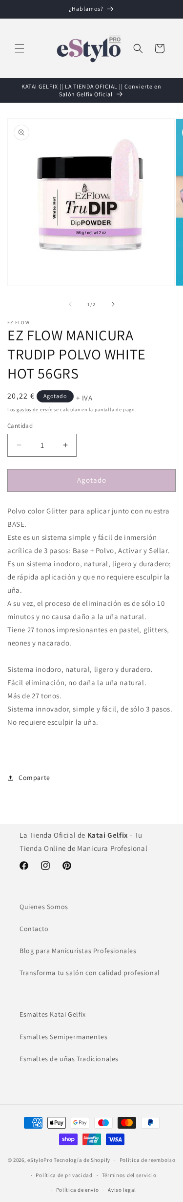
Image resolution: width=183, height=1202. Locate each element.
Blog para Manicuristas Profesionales (78, 950)
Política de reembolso (148, 1160)
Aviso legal (122, 1189)
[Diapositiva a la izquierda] (70, 304)
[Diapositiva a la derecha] (113, 304)
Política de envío (77, 1189)
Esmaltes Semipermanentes (63, 1036)
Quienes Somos (44, 906)
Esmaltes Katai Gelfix (53, 1014)
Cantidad (20, 426)
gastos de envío (35, 409)
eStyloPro (39, 1160)
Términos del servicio (129, 1175)
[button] (19, 48)
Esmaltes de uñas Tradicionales (69, 1058)
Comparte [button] (34, 777)
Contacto (34, 928)
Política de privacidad (64, 1175)
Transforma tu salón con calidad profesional (90, 972)
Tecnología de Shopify (82, 1160)
